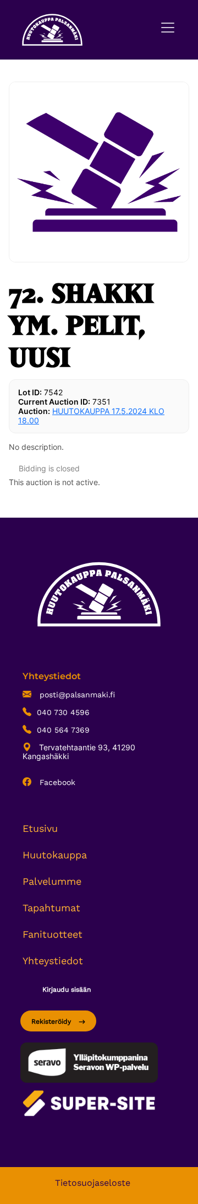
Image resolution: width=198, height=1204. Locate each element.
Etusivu (40, 828)
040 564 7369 (63, 729)
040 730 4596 (63, 712)
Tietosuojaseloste (92, 1183)
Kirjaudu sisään (66, 989)
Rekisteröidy (52, 1021)
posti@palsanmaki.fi (76, 694)
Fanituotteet (52, 934)
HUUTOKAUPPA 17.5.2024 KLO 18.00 (91, 415)
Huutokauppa (55, 855)
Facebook (56, 782)
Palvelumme (52, 881)
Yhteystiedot (53, 960)
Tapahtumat (51, 907)
